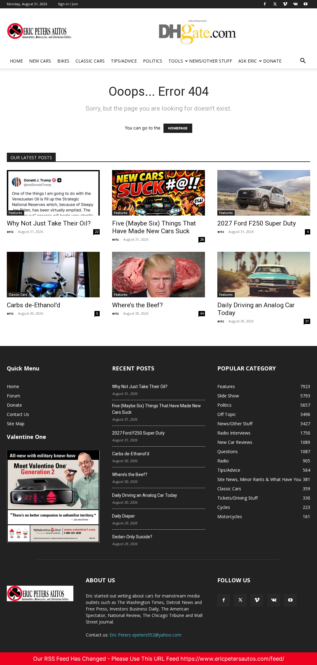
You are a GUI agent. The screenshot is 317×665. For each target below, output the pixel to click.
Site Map (15, 424)
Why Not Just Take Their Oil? (49, 223)
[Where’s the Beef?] (158, 274)
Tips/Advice (124, 61)
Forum (13, 396)
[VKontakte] (273, 600)
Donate (272, 61)
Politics (152, 61)
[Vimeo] (257, 600)
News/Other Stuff (210, 61)
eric (10, 231)
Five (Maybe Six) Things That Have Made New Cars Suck (154, 227)
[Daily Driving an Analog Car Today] (263, 274)
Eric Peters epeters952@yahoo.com (145, 635)
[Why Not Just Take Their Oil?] (53, 193)
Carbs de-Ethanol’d (33, 305)
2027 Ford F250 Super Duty (256, 223)
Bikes (63, 61)
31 (307, 321)
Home (16, 61)
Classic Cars (90, 61)
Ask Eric (247, 61)
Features (15, 213)
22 (96, 232)
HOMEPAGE (178, 128)
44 (202, 313)
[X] (240, 600)
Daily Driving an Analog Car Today (144, 495)
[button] (302, 61)
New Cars (40, 61)
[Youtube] (290, 600)
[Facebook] (223, 600)
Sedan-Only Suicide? (132, 536)
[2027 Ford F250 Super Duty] (263, 193)
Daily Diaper (123, 516)
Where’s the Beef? (137, 305)
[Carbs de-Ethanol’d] (53, 274)
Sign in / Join (68, 4)
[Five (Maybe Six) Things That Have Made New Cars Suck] (158, 193)
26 (202, 239)
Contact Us (18, 414)
